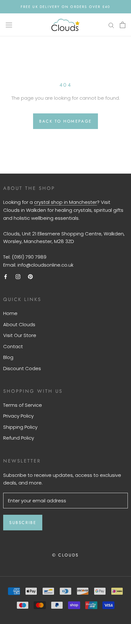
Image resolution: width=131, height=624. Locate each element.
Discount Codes (22, 368)
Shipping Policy (20, 427)
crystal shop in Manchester (65, 202)
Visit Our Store (19, 335)
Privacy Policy (18, 415)
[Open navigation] (9, 24)
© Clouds (65, 555)
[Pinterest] (30, 277)
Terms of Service (22, 405)
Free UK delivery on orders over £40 (66, 6)
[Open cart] (122, 25)
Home (10, 313)
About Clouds (19, 324)
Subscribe (22, 523)
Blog (8, 357)
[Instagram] (18, 277)
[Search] (111, 24)
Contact (13, 346)
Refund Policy (18, 437)
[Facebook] (5, 277)
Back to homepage (65, 121)
